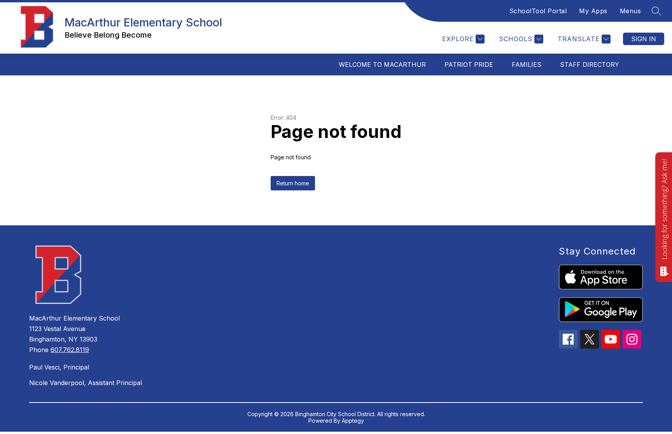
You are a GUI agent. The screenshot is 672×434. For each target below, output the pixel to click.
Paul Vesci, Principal (59, 367)
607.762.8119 (70, 350)
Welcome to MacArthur (382, 64)
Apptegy (353, 420)
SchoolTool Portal (538, 11)
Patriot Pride (468, 64)
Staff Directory (589, 64)
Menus (630, 11)
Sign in (643, 39)
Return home (292, 183)
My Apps (593, 11)
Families (526, 64)
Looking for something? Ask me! (664, 209)
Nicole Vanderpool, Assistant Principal (85, 383)
